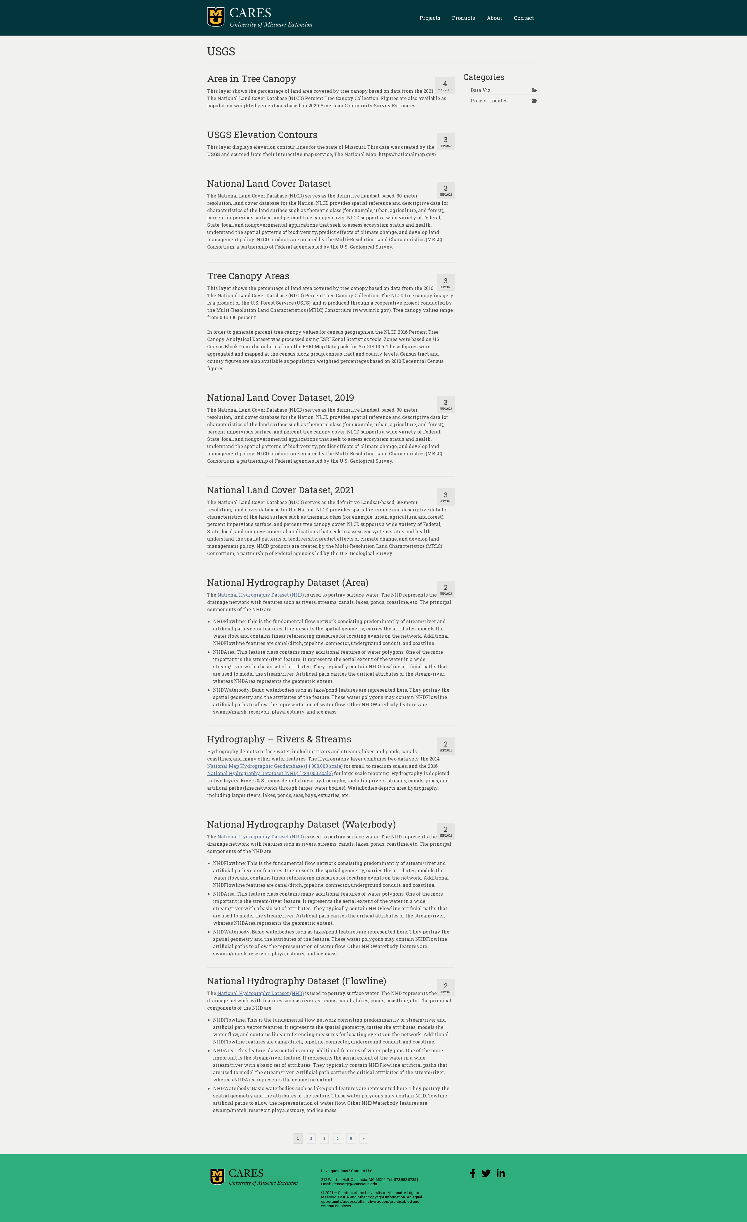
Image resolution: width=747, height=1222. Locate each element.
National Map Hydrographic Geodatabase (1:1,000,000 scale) (275, 766)
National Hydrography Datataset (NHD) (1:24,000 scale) (270, 773)
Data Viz (481, 90)
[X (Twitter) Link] (486, 1175)
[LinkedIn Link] (501, 1175)
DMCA (343, 1197)
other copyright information (381, 1197)
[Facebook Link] (473, 1175)
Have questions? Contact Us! (346, 1171)
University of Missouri (383, 1192)
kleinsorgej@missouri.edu (354, 1184)
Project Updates (489, 100)
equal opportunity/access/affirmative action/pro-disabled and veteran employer (371, 1201)
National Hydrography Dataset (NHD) (260, 595)
